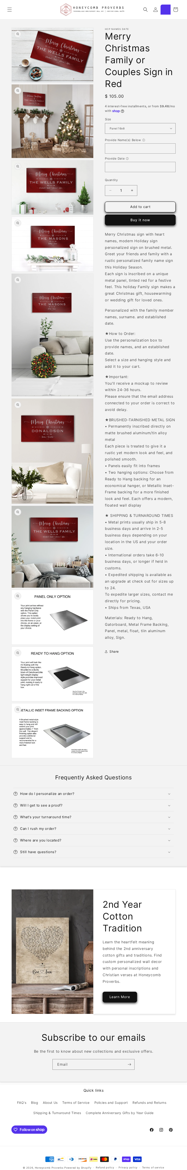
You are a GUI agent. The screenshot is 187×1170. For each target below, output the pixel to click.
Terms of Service (76, 1102)
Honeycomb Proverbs (49, 1167)
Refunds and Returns (149, 1102)
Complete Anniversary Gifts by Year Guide (120, 1113)
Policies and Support (111, 1102)
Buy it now (140, 220)
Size (108, 119)
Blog (34, 1102)
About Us (50, 1102)
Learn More (119, 997)
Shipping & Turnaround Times (57, 1113)
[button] (10, 10)
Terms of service (153, 1167)
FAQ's (21, 1102)
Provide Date (115, 158)
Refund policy (105, 1167)
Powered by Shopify (77, 1167)
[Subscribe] (129, 1064)
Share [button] (114, 651)
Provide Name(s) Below (123, 140)
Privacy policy (128, 1167)
